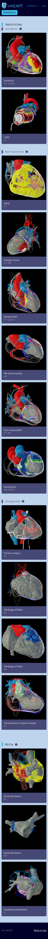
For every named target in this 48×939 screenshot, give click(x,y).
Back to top (40, 930)
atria (44, 5)
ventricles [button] (32, 5)
